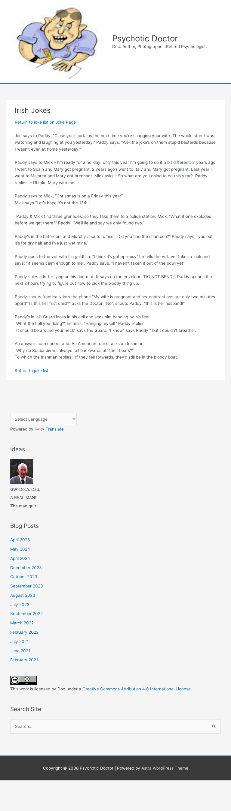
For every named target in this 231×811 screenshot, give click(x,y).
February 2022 (24, 632)
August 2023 (22, 595)
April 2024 (20, 558)
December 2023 (26, 567)
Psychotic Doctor (145, 38)
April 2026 (20, 539)
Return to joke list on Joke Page (45, 122)
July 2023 (19, 604)
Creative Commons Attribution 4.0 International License (136, 688)
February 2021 (24, 659)
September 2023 (26, 586)
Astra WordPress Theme (164, 768)
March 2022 (22, 622)
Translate (55, 429)
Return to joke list (31, 370)
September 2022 (26, 613)
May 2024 (20, 549)
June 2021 (20, 650)
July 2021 (19, 641)
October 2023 (23, 576)
